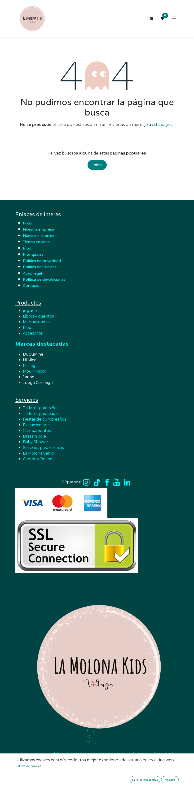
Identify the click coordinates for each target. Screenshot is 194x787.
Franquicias (33, 254)
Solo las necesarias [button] (145, 779)
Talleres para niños (40, 408)
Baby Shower (35, 442)
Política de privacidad (42, 260)
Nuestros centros (38, 235)
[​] (86, 482)
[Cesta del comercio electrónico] (151, 18)
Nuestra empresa (39, 229)
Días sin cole (34, 436)
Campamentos (37, 430)
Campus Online (37, 459)
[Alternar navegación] (174, 18)
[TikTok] (97, 482)
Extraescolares (36, 425)
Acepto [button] (170, 779)
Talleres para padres (42, 413)
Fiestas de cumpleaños (44, 419)
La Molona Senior (39, 453)
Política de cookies (28, 766)
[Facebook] (107, 482)
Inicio (97, 165)
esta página (162, 124)
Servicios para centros (43, 447)
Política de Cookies (40, 267)
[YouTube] (116, 482)
